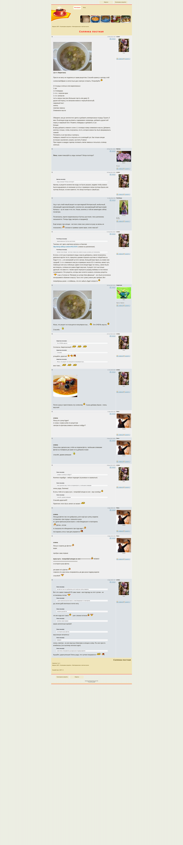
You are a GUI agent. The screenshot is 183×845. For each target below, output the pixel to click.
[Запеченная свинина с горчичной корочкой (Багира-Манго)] (116, 22)
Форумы (106, 2)
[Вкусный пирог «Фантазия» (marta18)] (105, 22)
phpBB (94, 681)
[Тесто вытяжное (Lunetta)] (85, 22)
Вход (84, 7)
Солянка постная (91, 31)
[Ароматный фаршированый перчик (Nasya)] (126, 22)
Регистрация (77, 7)
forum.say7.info (95, 680)
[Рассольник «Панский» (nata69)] (95, 22)
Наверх (175, 841)
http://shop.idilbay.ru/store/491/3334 (65, 247)
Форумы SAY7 (55, 26)
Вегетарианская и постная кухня (80, 26)
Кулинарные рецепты (120, 2)
